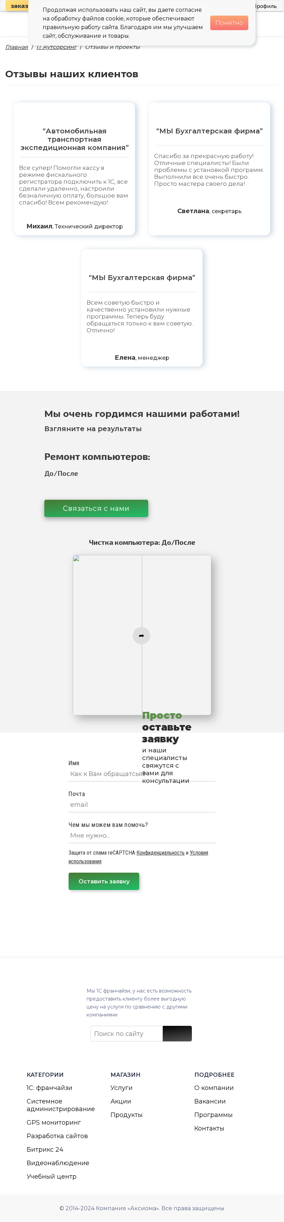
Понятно (229, 23)
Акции (120, 1101)
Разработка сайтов (57, 1136)
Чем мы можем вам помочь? (108, 824)
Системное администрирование (58, 1105)
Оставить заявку (104, 881)
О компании (214, 1088)
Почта (77, 793)
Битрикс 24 (45, 1149)
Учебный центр (52, 1176)
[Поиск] (177, 1033)
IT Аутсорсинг (56, 47)
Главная (16, 47)
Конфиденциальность (160, 852)
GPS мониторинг (54, 1122)
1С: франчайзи (49, 1088)
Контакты (209, 1128)
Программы (213, 1115)
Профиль (264, 5)
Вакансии (210, 1101)
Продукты (126, 1115)
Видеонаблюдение (58, 1163)
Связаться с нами (96, 508)
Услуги (121, 1088)
